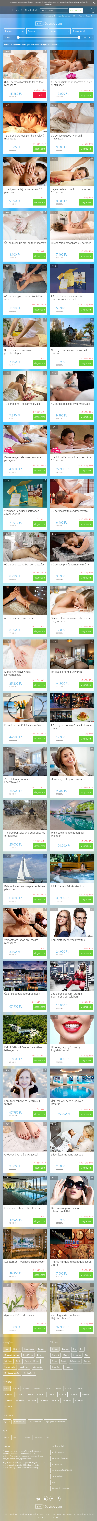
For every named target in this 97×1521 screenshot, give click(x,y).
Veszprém (68, 1367)
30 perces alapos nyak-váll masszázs (66, 137)
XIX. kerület (44, 1400)
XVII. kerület (20, 1400)
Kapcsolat (89, 16)
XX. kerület (55, 1400)
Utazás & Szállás (9, 1367)
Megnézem (86, 95)
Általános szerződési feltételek (62, 1470)
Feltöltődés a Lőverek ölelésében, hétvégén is (23, 1049)
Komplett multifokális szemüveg (23, 725)
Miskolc (66, 1355)
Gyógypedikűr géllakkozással (21, 1154)
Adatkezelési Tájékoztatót (67, 2)
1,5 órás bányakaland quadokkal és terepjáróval (24, 834)
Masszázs (38, 1437)
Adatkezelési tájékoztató (60, 1458)
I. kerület (16, 1388)
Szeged (63, 1361)
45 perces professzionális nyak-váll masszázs (24, 137)
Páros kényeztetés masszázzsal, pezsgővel (23, 459)
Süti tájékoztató (57, 1464)
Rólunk (81, 16)
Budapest (55, 1349)
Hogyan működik (57, 1476)
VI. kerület (68, 1388)
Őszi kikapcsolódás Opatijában (22, 993)
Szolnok (87, 1361)
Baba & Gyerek (24, 1367)
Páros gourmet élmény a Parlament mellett (72, 727)
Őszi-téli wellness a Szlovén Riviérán (67, 1102)
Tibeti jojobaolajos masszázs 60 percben (23, 191)
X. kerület (30, 1394)
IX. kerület (19, 1394)
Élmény (39, 1355)
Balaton (15, 1437)
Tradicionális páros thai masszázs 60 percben (71, 459)
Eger (74, 1349)
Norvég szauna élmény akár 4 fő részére (70, 352)
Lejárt (39, 95)
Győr (81, 1349)
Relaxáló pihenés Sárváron (66, 671)
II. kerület (26, 1388)
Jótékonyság (37, 1367)
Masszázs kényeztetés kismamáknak (17, 673)
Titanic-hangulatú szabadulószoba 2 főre (71, 1263)
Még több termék (29, 1373)
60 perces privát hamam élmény (70, 564)
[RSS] (45, 1498)
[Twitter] (52, 1498)
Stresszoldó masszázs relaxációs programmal (70, 620)
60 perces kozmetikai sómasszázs (24, 564)
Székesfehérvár (75, 1361)
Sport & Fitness (28, 1355)
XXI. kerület (67, 1400)
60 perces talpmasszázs (18, 618)
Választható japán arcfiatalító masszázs (21, 941)
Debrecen (65, 1349)
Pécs (86, 1355)
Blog (74, 16)
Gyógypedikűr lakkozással (19, 1315)
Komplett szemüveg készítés (68, 939)
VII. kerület (79, 1388)
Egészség (41, 1349)
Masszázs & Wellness (11, 1355)
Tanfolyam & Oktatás (32, 1361)
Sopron (54, 1361)
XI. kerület (40, 1394)
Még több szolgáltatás (11, 1373)
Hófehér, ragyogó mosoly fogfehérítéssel (65, 1049)
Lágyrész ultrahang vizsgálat (67, 1154)
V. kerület (58, 1388)
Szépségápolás (29, 1349)
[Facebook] (58, 1498)
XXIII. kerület (8, 1406)
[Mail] (39, 1498)
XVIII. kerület (32, 1400)
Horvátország (26, 1437)
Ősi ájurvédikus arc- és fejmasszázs (25, 242)
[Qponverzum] (48, 23)
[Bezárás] (94, 3)
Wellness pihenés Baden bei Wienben (67, 834)
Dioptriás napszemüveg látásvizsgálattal (65, 1210)
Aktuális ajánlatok (49, 16)
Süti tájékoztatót (82, 2)
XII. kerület (51, 1394)
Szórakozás (8, 1361)
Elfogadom (48, 4)
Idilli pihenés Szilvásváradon (67, 886)
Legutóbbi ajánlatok (64, 16)
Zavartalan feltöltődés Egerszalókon (17, 781)
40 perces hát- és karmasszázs (22, 403)
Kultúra (18, 1361)
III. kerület (36, 1388)
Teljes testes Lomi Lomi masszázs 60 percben (71, 191)
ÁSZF (55, 2)
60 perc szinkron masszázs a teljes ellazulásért (71, 83)
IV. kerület (47, 1388)
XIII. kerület (62, 1394)
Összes (6, 1349)
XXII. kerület (79, 1400)
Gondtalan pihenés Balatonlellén (23, 1208)
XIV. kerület (74, 1394)
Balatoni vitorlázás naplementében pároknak (24, 888)
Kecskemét (55, 1355)
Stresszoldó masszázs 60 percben (71, 242)
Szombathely (56, 1367)
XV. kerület (85, 1394)
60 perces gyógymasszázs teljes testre (23, 298)
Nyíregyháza (77, 1355)
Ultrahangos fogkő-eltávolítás (68, 779)
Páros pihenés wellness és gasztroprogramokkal (66, 298)
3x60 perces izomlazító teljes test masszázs (24, 83)
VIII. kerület (8, 1394)
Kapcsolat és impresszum (60, 1488)
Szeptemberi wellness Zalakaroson (24, 1261)
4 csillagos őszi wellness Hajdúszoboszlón (65, 1317)
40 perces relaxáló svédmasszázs (70, 403)
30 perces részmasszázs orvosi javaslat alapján (22, 352)
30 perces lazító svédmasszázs (69, 510)
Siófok (6, 1437)
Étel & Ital (16, 1349)
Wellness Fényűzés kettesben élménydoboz (21, 512)
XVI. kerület (8, 1400)
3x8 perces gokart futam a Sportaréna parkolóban (66, 995)
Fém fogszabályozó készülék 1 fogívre (22, 1102)
